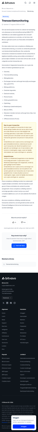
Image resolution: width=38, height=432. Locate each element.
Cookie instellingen (25, 368)
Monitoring (30, 11)
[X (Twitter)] (3, 303)
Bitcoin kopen (6, 358)
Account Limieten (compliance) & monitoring (14, 11)
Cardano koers (6, 381)
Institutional (5, 336)
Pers (3, 349)
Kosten (22, 323)
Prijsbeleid (23, 326)
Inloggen (22, 313)
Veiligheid (4, 329)
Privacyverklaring (25, 361)
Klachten (4, 326)
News (3, 319)
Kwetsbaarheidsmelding (27, 391)
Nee (24, 222)
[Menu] (34, 3)
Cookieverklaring (25, 365)
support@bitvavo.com (8, 285)
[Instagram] (14, 303)
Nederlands (6, 298)
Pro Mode (23, 336)
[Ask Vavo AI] (30, 3)
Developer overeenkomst (27, 378)
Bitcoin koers (5, 361)
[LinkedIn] (7, 303)
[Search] (25, 3)
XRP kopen (5, 371)
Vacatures (5, 342)
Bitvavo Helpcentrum (7, 8)
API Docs (22, 339)
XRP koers (5, 374)
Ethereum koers (6, 368)
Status (22, 329)
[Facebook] (11, 303)
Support (4, 323)
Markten (22, 319)
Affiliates (4, 333)
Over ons (4, 339)
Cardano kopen (6, 378)
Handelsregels (24, 342)
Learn (3, 316)
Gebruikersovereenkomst (27, 358)
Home (3, 313)
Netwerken (23, 333)
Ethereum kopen (6, 365)
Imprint (22, 374)
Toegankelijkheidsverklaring (28, 388)
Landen (4, 346)
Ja (15, 222)
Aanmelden (23, 316)
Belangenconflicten (26, 384)
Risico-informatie (25, 371)
